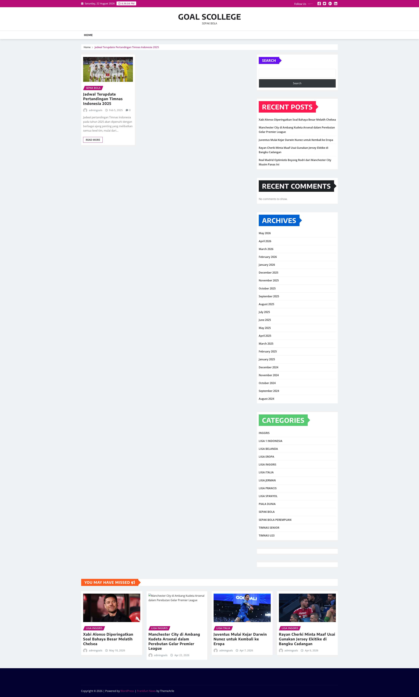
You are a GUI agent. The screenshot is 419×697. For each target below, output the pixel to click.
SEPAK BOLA (267, 512)
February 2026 (268, 257)
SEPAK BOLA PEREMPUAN (275, 520)
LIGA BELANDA (268, 449)
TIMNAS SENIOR (269, 527)
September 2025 (269, 296)
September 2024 (269, 391)
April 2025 (265, 336)
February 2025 (268, 351)
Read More (93, 139)
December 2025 (268, 272)
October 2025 (267, 288)
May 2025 (265, 328)
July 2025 (264, 312)
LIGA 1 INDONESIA (270, 441)
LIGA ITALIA (266, 472)
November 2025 (269, 280)
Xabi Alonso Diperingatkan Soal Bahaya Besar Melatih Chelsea (297, 119)
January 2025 (267, 359)
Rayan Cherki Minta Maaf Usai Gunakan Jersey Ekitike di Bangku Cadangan (307, 639)
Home (88, 35)
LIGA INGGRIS (267, 464)
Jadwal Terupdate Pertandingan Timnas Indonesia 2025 (127, 47)
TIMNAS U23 (266, 535)
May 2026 (265, 233)
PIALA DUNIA (267, 504)
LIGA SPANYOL (268, 496)
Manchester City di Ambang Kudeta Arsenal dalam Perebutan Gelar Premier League (174, 641)
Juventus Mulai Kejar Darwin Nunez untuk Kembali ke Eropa (296, 140)
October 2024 (267, 383)
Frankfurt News (146, 691)
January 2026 (267, 265)
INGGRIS (264, 433)
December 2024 (268, 367)
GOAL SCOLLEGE (209, 16)
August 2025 (266, 304)
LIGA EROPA (266, 456)
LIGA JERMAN (267, 480)
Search (269, 60)
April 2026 (265, 241)
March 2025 (266, 343)
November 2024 (269, 375)
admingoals (95, 110)
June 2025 (265, 320)
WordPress (127, 691)
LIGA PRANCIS (268, 488)
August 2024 (266, 399)
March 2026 (266, 249)
